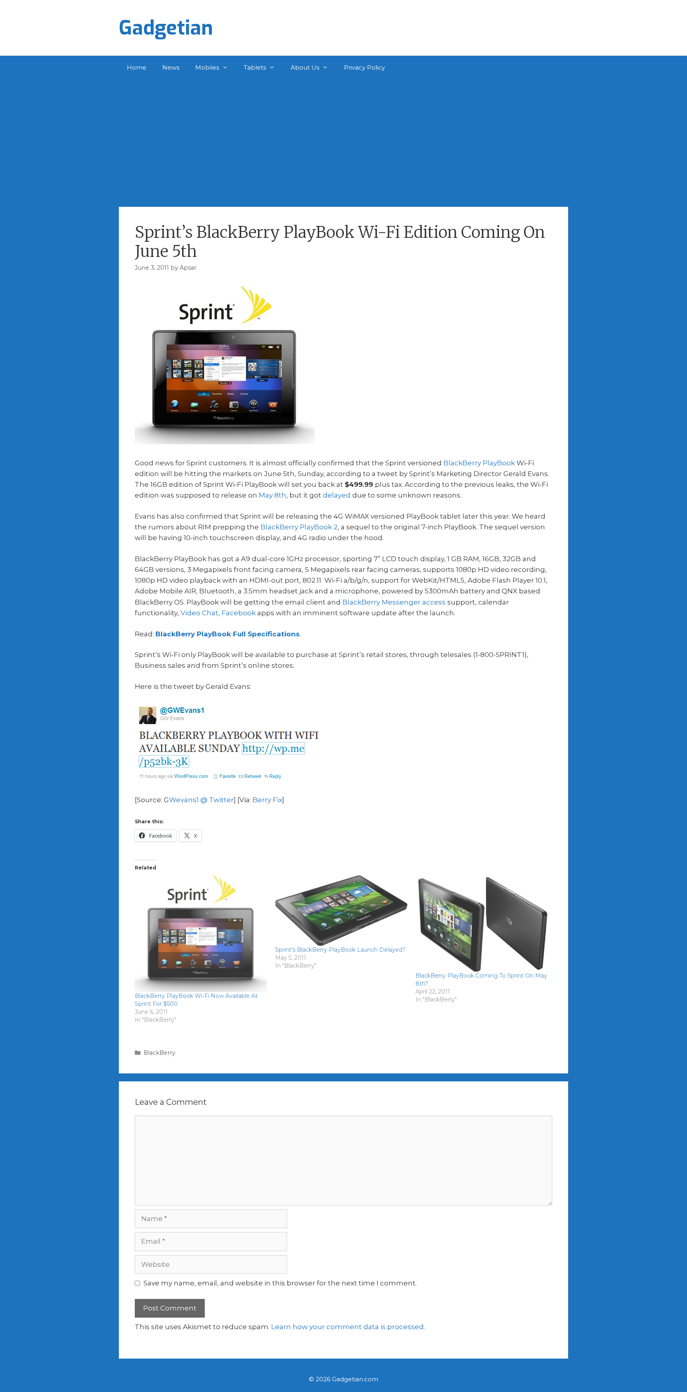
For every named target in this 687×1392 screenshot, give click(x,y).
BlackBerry (159, 1052)
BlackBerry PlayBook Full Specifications (227, 634)
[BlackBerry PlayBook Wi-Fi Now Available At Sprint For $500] (201, 933)
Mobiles (207, 67)
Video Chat (199, 613)
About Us (305, 67)
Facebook (238, 613)
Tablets (255, 67)
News (170, 67)
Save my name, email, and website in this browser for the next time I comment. (280, 1283)
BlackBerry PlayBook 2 (299, 527)
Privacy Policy (364, 67)
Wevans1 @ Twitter (201, 800)
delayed (337, 495)
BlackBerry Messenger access (394, 602)
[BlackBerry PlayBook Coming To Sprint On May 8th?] (481, 923)
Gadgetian (166, 28)
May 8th (272, 495)
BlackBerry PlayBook (479, 463)
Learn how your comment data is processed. (348, 1327)
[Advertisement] (343, 139)
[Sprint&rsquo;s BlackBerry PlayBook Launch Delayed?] (341, 910)
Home (136, 67)
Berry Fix (267, 800)
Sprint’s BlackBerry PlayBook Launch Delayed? (340, 949)
